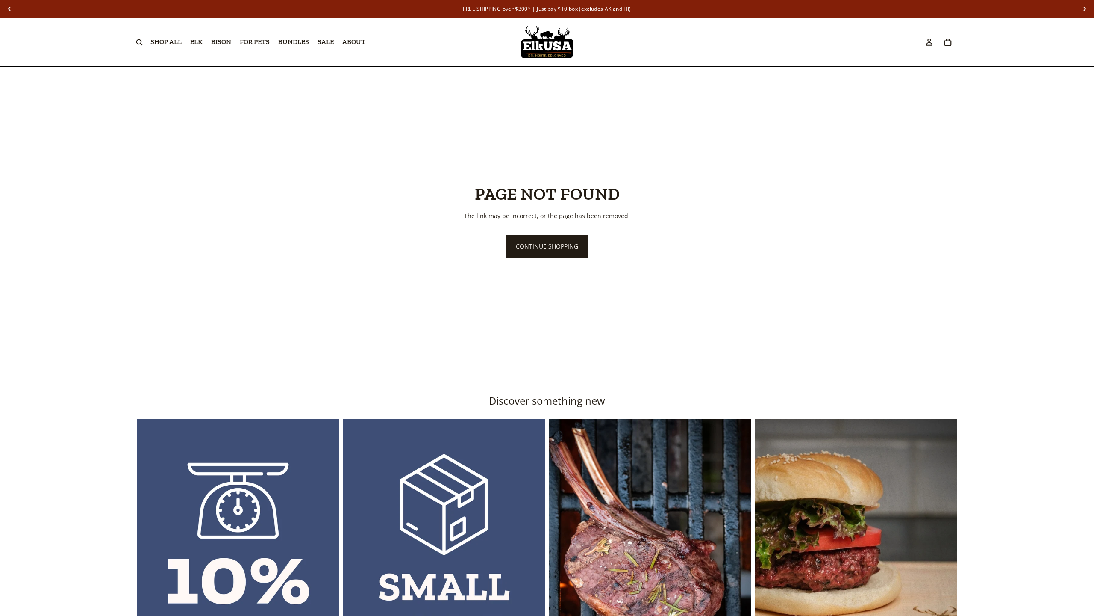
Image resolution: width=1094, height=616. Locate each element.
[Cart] (947, 42)
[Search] (139, 42)
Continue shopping (547, 246)
